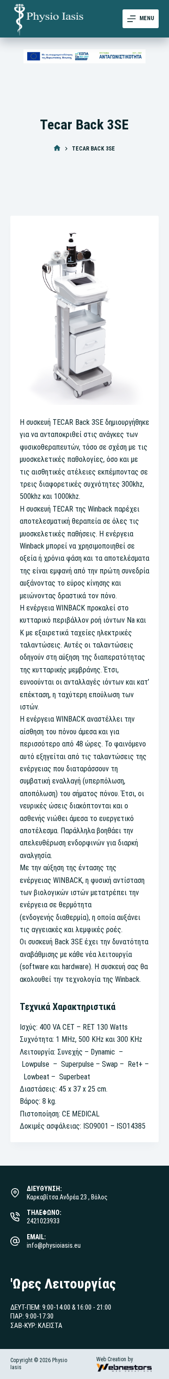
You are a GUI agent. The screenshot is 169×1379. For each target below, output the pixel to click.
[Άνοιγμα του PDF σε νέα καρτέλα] (84, 56)
